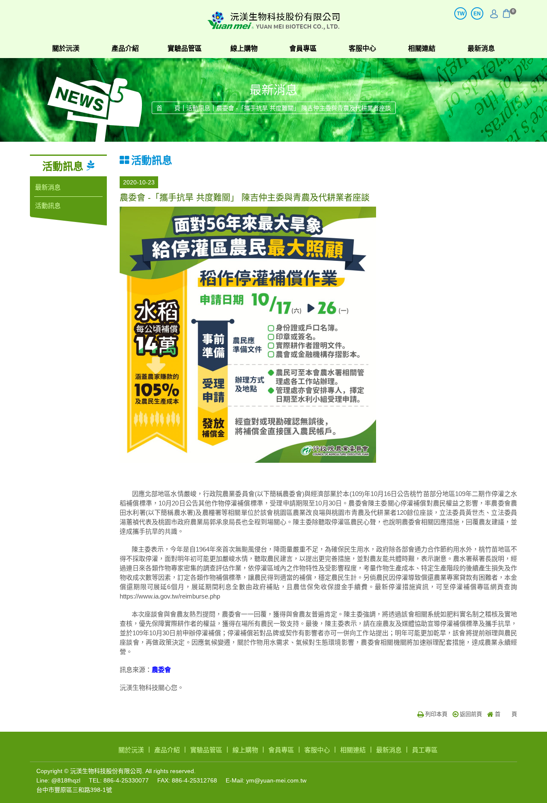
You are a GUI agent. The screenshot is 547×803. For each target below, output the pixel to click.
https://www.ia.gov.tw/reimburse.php (170, 596)
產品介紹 (125, 48)
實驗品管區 (185, 48)
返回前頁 (471, 714)
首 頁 (168, 108)
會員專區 (303, 48)
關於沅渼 (65, 48)
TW (461, 14)
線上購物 (244, 48)
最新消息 (481, 48)
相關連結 (421, 48)
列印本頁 (436, 714)
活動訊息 (198, 108)
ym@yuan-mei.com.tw (276, 780)
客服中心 (362, 48)
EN (477, 14)
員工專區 (425, 749)
